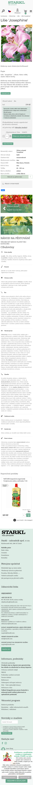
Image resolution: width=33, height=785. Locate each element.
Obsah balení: (26, 509)
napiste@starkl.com (8, 633)
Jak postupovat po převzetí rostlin (12, 578)
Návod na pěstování (14, 177)
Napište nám (6, 649)
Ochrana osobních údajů (9, 670)
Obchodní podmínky (16, 665)
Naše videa (5, 550)
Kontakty (4, 558)
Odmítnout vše (25, 777)
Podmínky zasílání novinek (10, 675)
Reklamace (5, 680)
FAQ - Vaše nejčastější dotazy (11, 685)
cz (9, 11)
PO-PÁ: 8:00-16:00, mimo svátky (12, 600)
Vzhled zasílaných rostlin (9, 575)
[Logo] (16, 3)
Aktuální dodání (29, 30)
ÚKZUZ (3, 672)
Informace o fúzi (6, 687)
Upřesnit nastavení (9, 777)
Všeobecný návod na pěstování (11, 570)
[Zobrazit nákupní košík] (25, 11)
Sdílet (3, 190)
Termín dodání (6, 677)
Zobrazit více (6, 93)
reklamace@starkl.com (9, 624)
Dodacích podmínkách (10, 117)
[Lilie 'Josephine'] (16, 43)
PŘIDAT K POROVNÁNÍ (12, 183)
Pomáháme (5, 555)
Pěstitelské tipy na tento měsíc (11, 568)
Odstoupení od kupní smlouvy (11, 682)
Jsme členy (9, 748)
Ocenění (4, 553)
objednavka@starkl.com (9, 602)
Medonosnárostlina (29, 26)
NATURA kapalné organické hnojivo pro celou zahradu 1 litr (15, 480)
